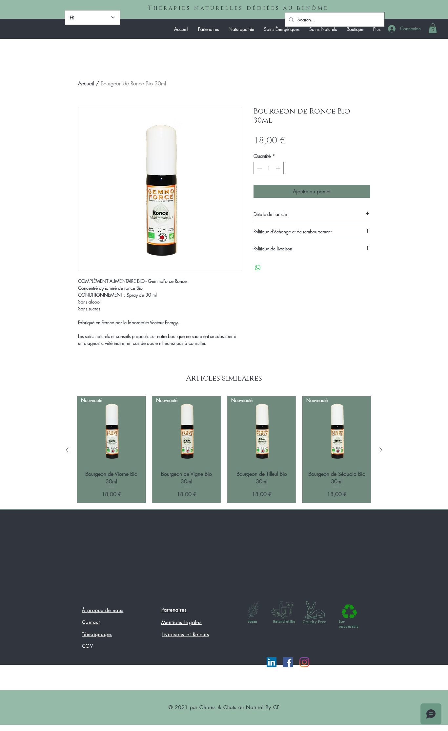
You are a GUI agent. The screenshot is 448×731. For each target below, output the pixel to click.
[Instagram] (304, 662)
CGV (87, 646)
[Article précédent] (67, 450)
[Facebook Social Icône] (288, 662)
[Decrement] (259, 168)
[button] (433, 28)
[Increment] (278, 168)
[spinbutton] (268, 168)
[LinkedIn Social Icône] (271, 662)
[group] (224, 450)
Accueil (86, 83)
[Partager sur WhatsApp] (258, 268)
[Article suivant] (381, 450)
